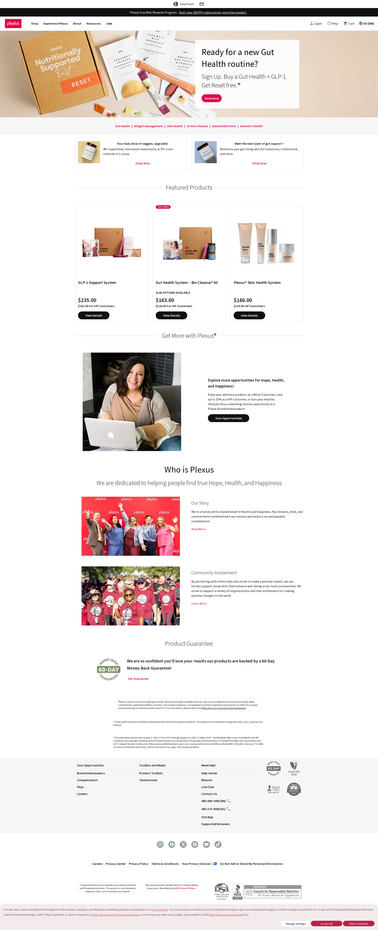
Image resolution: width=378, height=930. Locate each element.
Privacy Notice (160, 909)
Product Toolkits (151, 773)
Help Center (209, 773)
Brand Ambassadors (91, 773)
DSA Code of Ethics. (186, 888)
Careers (82, 794)
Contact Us (209, 794)
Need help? (208, 765)
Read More (198, 529)
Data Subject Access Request (225, 914)
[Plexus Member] (272, 892)
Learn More (199, 603)
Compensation (87, 780)
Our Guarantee (138, 679)
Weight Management (148, 126)
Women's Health (251, 126)
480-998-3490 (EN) (213, 801)
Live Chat (207, 787)
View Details (93, 315)
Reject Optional (359, 923)
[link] (332, 23)
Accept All (327, 923)
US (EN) (368, 23)
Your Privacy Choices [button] (196, 864)
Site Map (207, 817)
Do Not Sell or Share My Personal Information (251, 864)
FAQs (80, 787)
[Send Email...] (202, 4)
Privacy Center (116, 864)
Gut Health (122, 126)
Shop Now (212, 98)
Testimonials (148, 780)
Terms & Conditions (165, 864)
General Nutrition (224, 126)
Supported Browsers (215, 824)
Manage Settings (296, 923)
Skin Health (175, 126)
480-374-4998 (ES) (213, 809)
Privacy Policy (138, 864)
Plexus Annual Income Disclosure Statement (224, 708)
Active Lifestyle (197, 126)
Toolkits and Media (152, 765)
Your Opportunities (228, 418)
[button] (108, 766)
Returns (206, 780)
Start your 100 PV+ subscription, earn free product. (213, 12)
